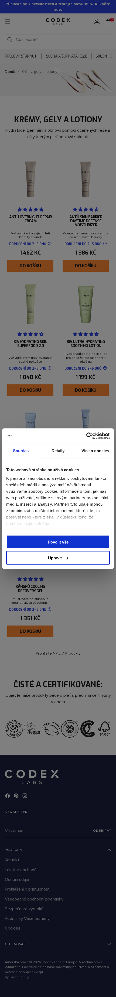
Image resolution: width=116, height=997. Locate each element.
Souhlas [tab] (21, 450)
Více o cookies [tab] (95, 450)
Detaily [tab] (58, 450)
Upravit (55, 557)
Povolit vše (58, 542)
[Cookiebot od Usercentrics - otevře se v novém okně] (86, 435)
